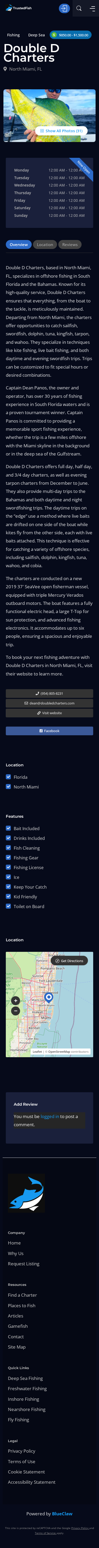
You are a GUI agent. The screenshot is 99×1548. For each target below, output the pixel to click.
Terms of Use (21, 1461)
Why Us (15, 1253)
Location (45, 244)
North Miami (26, 787)
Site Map (17, 1347)
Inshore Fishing (23, 1399)
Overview (19, 244)
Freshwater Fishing (27, 1388)
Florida (20, 777)
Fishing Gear (26, 858)
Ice (16, 877)
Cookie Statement (26, 1472)
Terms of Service (45, 1533)
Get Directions (72, 960)
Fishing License (29, 867)
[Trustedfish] (18, 8)
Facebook (51, 730)
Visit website (51, 713)
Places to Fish (21, 1305)
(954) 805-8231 (51, 693)
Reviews (70, 244)
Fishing (13, 34)
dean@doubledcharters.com (51, 703)
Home (14, 1243)
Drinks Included (29, 838)
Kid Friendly (25, 897)
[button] (15, 1000)
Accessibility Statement (31, 1482)
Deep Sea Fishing (25, 1378)
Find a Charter (22, 1295)
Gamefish (18, 1326)
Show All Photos (60, 130)
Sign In (64, 8)
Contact (16, 1337)
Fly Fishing (18, 1420)
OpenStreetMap (59, 1052)
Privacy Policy (21, 1451)
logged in (50, 1116)
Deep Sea (36, 34)
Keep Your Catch (30, 887)
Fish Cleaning (27, 848)
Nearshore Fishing (26, 1409)
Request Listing (23, 1264)
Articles (15, 1316)
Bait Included (27, 828)
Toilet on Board (29, 906)
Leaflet (37, 1052)
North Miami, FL (25, 69)
